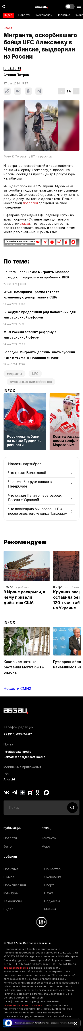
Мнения (50, 909)
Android (9, 779)
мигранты (14, 374)
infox (9, 390)
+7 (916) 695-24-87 (18, 734)
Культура (11, 893)
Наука (48, 893)
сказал (25, 223)
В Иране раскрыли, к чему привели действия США (25, 597)
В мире (8, 587)
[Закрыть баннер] (75, 1023)
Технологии (13, 901)
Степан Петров (16, 75)
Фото (8, 846)
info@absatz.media (17, 751)
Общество (52, 869)
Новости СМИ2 (17, 688)
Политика (63, 15)
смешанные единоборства (31, 382)
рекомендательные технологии (24, 1005)
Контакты (49, 838)
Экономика (53, 877)
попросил (30, 203)
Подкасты (52, 901)
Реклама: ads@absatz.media (24, 757)
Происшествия (15, 885)
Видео (8, 15)
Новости (24, 15)
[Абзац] (41, 6)
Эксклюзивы (43, 15)
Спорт (8, 28)
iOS (6, 774)
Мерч (46, 846)
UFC (35, 374)
